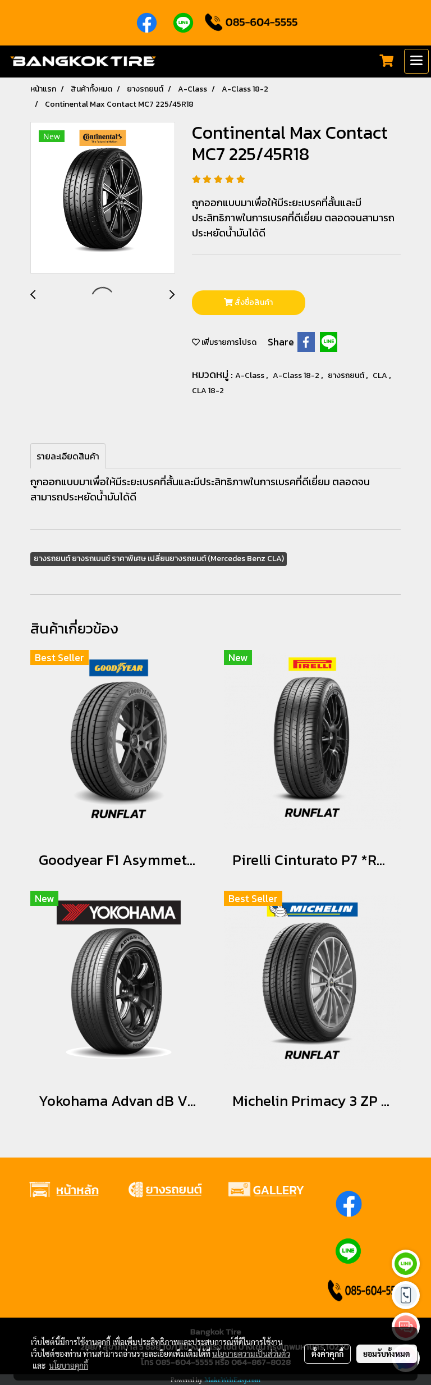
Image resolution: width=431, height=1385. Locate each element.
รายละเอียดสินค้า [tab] (67, 456)
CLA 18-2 (208, 391)
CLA (381, 375)
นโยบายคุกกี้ (68, 1365)
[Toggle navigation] (416, 61)
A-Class (250, 375)
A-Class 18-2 (297, 375)
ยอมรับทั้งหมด (386, 1353)
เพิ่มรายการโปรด (228, 342)
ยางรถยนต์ (347, 375)
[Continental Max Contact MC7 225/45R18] (103, 198)
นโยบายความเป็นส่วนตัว (251, 1353)
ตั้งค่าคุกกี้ (327, 1353)
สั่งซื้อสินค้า (253, 302)
